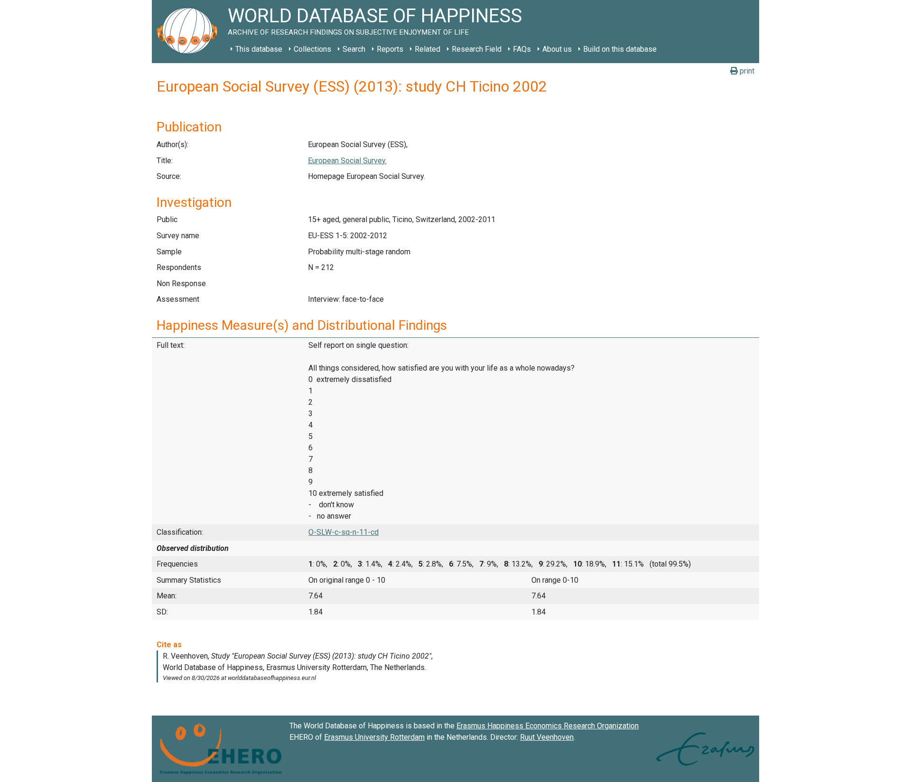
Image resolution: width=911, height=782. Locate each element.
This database (258, 49)
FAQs (522, 49)
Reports (390, 49)
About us (557, 49)
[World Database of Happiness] (190, 31)
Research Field (477, 49)
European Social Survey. (347, 160)
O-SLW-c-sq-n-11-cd (343, 532)
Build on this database (620, 49)
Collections (312, 49)
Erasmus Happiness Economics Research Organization (547, 725)
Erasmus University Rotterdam (374, 737)
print (746, 70)
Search (354, 49)
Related (427, 49)
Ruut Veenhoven (547, 737)
